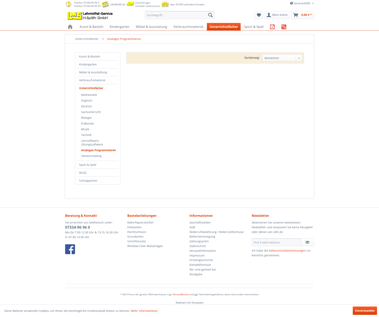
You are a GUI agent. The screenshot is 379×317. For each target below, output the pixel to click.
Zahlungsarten (199, 241)
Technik (86, 135)
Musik (85, 129)
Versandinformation (203, 251)
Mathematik (89, 95)
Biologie (86, 118)
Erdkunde (87, 123)
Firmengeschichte (201, 260)
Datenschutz (198, 246)
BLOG (82, 173)
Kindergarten (88, 64)
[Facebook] (95, 249)
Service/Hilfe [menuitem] (302, 3)
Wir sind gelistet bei (203, 269)
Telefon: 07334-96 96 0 (86, 2)
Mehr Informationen (144, 311)
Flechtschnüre (136, 232)
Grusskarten (135, 236)
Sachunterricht (91, 112)
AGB (192, 227)
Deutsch (86, 106)
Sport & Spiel (87, 165)
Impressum (197, 255)
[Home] (70, 26)
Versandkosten (181, 294)
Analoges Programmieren (98, 150)
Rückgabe (196, 274)
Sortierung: (252, 57)
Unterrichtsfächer (91, 88)
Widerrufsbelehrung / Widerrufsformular (217, 232)
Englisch (86, 100)
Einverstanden (365, 310)
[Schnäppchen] (284, 26)
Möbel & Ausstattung (93, 72)
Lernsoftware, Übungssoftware (92, 142)
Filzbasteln (134, 227)
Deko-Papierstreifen (140, 222)
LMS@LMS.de (117, 4)
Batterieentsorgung (202, 236)
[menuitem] (180, 15)
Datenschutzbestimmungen (287, 250)
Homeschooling (91, 156)
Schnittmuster (136, 241)
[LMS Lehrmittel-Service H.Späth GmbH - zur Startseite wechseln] (90, 16)
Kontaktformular (200, 265)
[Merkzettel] (259, 15)
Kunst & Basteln (89, 56)
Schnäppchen (88, 180)
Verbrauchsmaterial (92, 80)
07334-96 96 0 (77, 227)
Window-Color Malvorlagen (145, 246)
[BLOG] (272, 26)
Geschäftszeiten (200, 222)
